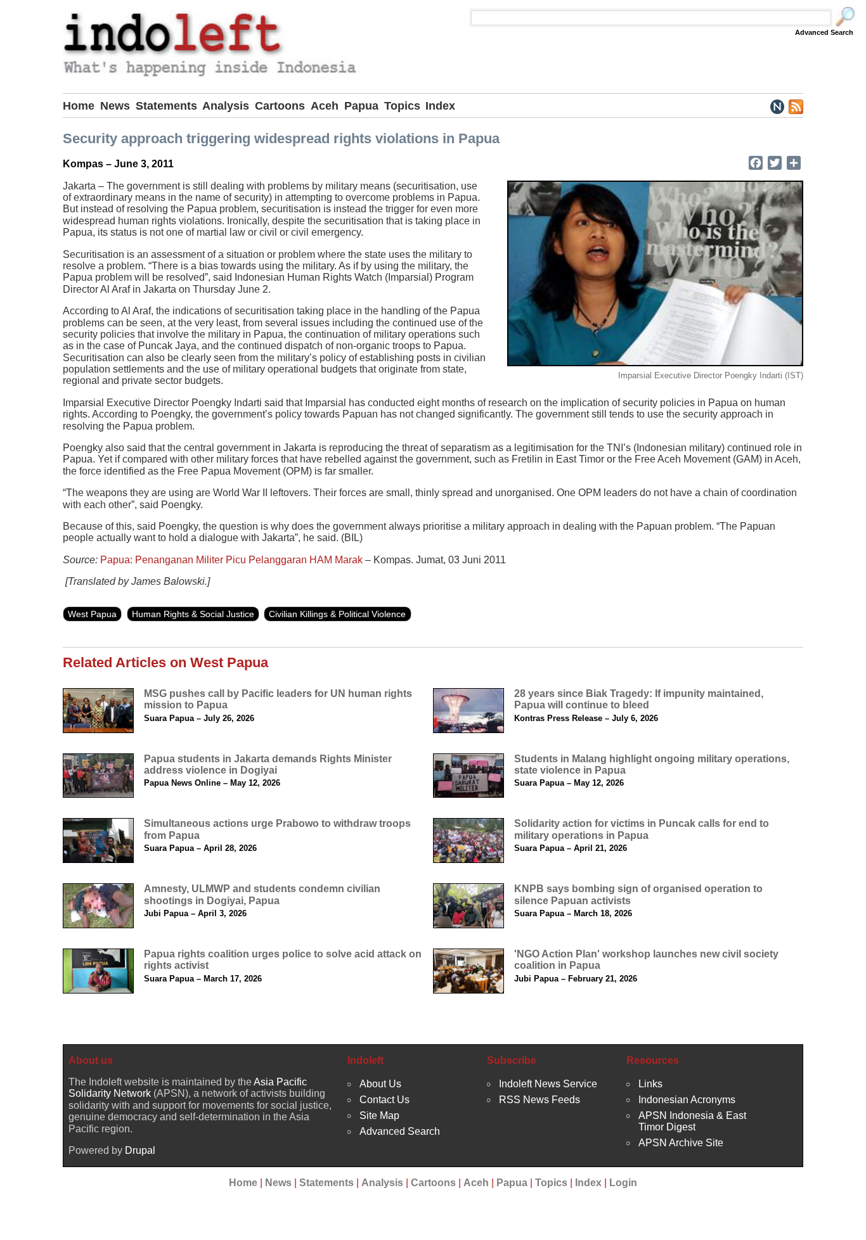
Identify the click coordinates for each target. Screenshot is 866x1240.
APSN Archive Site (680, 1142)
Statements (166, 105)
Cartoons (280, 105)
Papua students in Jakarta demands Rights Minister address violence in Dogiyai (268, 764)
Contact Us (384, 1099)
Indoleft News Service (548, 1083)
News (115, 105)
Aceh (325, 105)
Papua (361, 105)
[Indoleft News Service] (777, 105)
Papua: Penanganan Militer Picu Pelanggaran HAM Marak (231, 559)
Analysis (225, 105)
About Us (380, 1083)
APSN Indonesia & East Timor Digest (692, 1121)
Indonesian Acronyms (686, 1099)
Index (440, 105)
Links (650, 1083)
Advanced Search (824, 32)
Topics (402, 105)
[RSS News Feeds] (795, 105)
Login (623, 1182)
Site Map (379, 1115)
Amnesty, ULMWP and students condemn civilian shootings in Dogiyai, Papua (262, 894)
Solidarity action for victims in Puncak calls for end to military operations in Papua (641, 829)
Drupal (140, 1150)
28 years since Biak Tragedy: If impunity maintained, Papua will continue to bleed (638, 699)
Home (78, 105)
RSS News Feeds (539, 1099)
